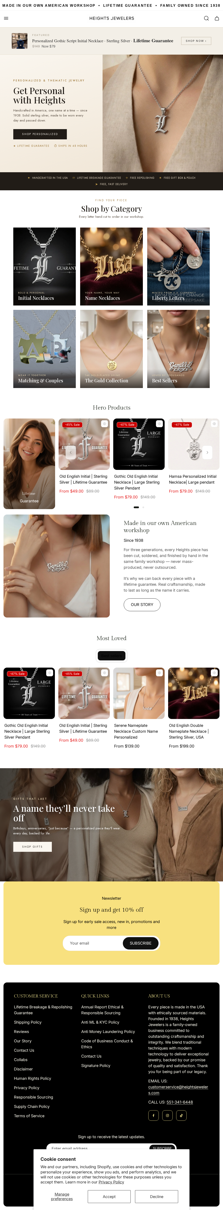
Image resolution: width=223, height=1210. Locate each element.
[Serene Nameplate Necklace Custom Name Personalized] (139, 693)
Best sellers (113, 655)
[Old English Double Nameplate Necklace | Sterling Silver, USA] (194, 693)
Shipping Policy (28, 1022)
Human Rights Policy (32, 1078)
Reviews (21, 1031)
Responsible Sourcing (33, 1097)
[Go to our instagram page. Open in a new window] (167, 1115)
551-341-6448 (180, 1102)
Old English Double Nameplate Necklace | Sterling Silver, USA (189, 731)
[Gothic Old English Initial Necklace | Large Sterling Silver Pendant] (139, 444)
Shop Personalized (40, 134)
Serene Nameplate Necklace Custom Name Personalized (136, 731)
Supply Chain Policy (32, 1106)
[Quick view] (104, 423)
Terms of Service (29, 1116)
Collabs (20, 1059)
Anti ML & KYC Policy (100, 1022)
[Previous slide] (71, 452)
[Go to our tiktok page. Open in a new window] (181, 1115)
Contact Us (24, 1050)
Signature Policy (95, 1065)
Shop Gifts (32, 847)
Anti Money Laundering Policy (108, 1031)
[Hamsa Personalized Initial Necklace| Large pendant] (194, 444)
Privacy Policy (111, 1182)
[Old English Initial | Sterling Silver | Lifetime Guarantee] (84, 444)
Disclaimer (23, 1069)
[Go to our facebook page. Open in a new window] (153, 1115)
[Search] (206, 18)
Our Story (142, 604)
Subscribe (141, 943)
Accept (109, 1196)
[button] (136, 507)
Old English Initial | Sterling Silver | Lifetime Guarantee (83, 479)
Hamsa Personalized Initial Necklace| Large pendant (192, 479)
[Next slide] (207, 452)
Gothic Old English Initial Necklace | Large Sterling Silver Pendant (137, 482)
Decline (156, 1196)
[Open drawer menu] (6, 18)
